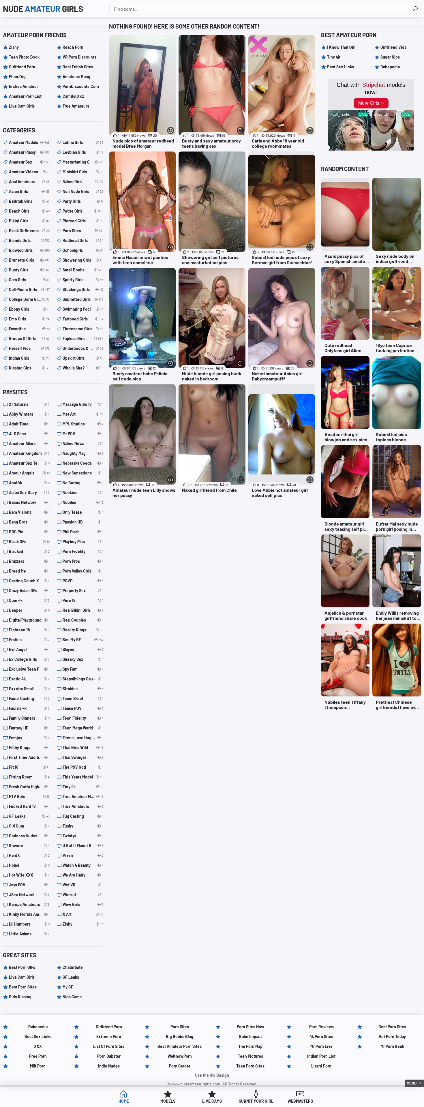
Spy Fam (83, 669)
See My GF (83, 639)
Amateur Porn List (25, 96)
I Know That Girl (341, 47)
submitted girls (83, 299)
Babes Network (29, 502)
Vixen (83, 855)
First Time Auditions (29, 757)
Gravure (29, 845)
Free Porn (38, 1056)
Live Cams (212, 1101)
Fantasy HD (29, 727)
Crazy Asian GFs (29, 590)
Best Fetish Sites (78, 66)
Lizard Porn (321, 1065)
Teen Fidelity (83, 718)
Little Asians (29, 933)
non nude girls (83, 191)
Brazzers (29, 561)
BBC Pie (29, 531)
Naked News (83, 443)
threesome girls (83, 328)
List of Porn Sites (108, 1046)
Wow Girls (83, 904)
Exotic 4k (29, 678)
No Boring (83, 482)
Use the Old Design (212, 1075)
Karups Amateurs (29, 904)
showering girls (83, 260)
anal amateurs (29, 181)
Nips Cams (72, 996)
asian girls (29, 191)
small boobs (83, 269)
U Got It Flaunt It (83, 845)
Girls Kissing (20, 996)
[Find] (415, 9)
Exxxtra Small (29, 688)
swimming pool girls (83, 309)
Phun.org (17, 76)
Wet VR (83, 884)
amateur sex (29, 162)
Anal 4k (29, 482)
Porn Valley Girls (83, 570)
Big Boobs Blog (179, 1036)
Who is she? (83, 367)
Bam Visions (29, 512)
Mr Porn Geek (392, 1046)
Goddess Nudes (29, 835)
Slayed (83, 649)
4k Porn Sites (321, 1036)
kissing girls (29, 367)
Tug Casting (83, 816)
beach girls (29, 211)
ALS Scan (29, 433)
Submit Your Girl (256, 1101)
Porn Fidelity (83, 551)
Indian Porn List (321, 1056)
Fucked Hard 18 (29, 806)
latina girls (83, 142)
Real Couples (83, 620)
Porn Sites (179, 1026)
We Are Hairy (83, 875)
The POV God (83, 767)
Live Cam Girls (22, 106)
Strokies (83, 688)
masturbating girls (83, 162)
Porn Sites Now (250, 1026)
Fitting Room (29, 776)
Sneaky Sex (83, 659)
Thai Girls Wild (83, 747)
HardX (29, 855)
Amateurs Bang (76, 76)
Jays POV (29, 884)
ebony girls (29, 309)
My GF (68, 986)
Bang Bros (29, 521)
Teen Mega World (83, 727)
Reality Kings (83, 629)
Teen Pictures (250, 1056)
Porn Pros (83, 561)
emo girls (29, 318)
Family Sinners (29, 718)
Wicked (83, 894)
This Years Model (83, 776)
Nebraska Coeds (83, 463)
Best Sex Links (340, 66)
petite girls (83, 211)
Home (124, 1101)
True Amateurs (76, 106)
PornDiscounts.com (81, 86)
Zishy (14, 47)
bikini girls (29, 220)
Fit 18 (29, 767)
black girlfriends (29, 230)
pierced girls (83, 220)
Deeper (29, 610)
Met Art (83, 414)
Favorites (29, 328)
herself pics (29, 348)
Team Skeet (83, 698)
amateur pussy (29, 152)
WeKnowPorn (180, 1056)
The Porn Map (250, 1046)
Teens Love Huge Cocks (83, 737)
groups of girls (29, 338)
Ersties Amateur (23, 86)
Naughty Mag (83, 453)
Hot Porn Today (392, 1036)
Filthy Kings (29, 747)
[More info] (170, 130)
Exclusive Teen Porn (29, 669)
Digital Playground (29, 620)
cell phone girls (29, 289)
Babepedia (390, 66)
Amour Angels (29, 472)
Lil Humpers (29, 924)
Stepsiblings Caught (83, 678)
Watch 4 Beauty (83, 865)
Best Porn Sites (23, 986)
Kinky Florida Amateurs (29, 914)
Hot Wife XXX (29, 875)
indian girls (29, 358)
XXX (38, 1046)
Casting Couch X (29, 580)
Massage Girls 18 (83, 404)
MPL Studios (83, 423)
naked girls (83, 181)
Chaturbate (73, 967)
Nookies (83, 492)
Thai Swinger (83, 757)
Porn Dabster (109, 1056)
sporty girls (83, 279)
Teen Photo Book (24, 57)
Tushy (83, 825)
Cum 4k (29, 600)
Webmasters (300, 1101)
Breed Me (29, 570)
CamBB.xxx (73, 96)
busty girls (29, 269)
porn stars (83, 230)
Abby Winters (29, 414)
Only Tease (83, 512)
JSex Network (29, 894)
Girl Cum (29, 825)
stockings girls (83, 289)
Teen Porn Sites (250, 1065)
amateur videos (29, 171)
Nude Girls (43, 9)
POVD (83, 580)
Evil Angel (29, 649)
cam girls (29, 279)
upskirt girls (83, 358)
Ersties (29, 639)
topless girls (83, 338)
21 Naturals (29, 404)
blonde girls (29, 240)
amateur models (29, 142)
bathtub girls (29, 201)
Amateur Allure (29, 443)
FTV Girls (29, 796)
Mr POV (83, 433)
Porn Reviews (321, 1026)
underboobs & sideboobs (83, 348)
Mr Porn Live (321, 1046)
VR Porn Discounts (79, 57)
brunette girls (29, 260)
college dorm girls (29, 299)
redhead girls (83, 240)
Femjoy (29, 737)
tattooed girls (83, 318)
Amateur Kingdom (29, 453)
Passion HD (83, 521)
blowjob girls (29, 250)
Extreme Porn (108, 1036)
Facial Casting (29, 698)
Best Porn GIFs (22, 967)
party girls (83, 201)
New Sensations (83, 472)
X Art (83, 914)
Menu (412, 1083)
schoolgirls (83, 250)
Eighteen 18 (29, 629)
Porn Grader (179, 1065)
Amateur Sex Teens (29, 463)
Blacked (29, 551)
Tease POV (83, 708)
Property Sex (83, 590)
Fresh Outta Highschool (29, 786)
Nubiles (83, 502)
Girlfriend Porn (22, 66)
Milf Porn (38, 1065)
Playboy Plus (83, 541)
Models (167, 1101)
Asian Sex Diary (29, 492)
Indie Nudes (109, 1065)
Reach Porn (73, 47)
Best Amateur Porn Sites (179, 1046)
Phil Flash (83, 531)
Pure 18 (83, 600)
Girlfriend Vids (393, 47)
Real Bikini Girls (83, 610)
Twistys (83, 835)
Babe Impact (250, 1036)
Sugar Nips (390, 57)
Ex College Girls (29, 659)
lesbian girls (83, 152)
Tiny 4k (83, 786)
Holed (29, 865)
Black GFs (29, 541)
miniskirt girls (83, 171)
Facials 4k (29, 708)
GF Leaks (29, 816)
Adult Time (29, 423)
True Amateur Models (83, 796)
